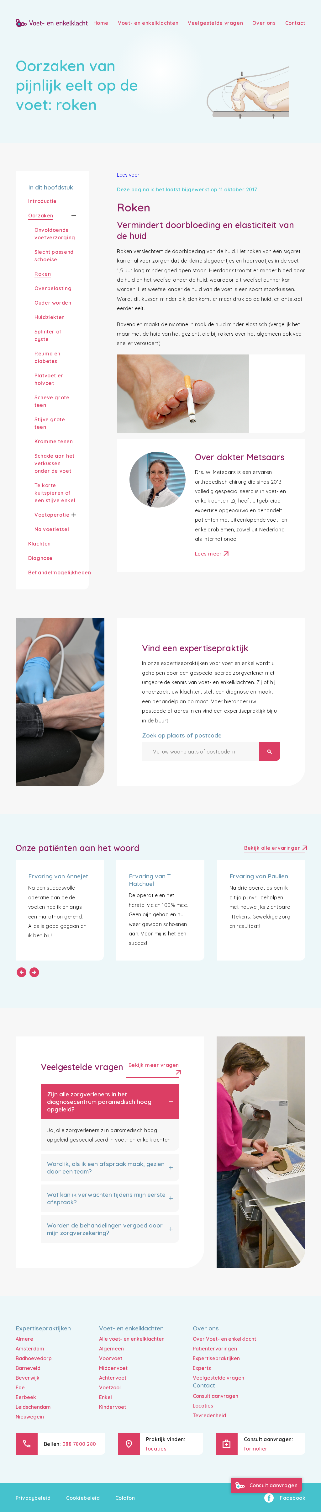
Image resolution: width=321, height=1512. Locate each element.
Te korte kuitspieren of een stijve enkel (54, 492)
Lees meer (211, 554)
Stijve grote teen (49, 423)
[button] (68, 216)
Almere (24, 1339)
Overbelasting (52, 288)
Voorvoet (110, 1358)
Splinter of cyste (48, 335)
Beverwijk (27, 1378)
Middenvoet (113, 1368)
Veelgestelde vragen (218, 1378)
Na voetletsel (51, 529)
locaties (156, 1448)
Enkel (105, 1397)
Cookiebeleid (83, 1498)
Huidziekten (49, 317)
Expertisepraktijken (216, 1358)
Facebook (292, 1498)
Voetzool (110, 1387)
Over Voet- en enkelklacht (224, 1339)
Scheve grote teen (52, 401)
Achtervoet (112, 1378)
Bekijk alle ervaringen (274, 848)
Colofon (125, 1498)
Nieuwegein (30, 1417)
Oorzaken (40, 215)
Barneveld (28, 1368)
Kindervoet (112, 1407)
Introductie (42, 201)
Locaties (203, 1406)
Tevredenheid (209, 1415)
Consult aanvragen (215, 1396)
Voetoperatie (52, 515)
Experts (202, 1368)
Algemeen (111, 1348)
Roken (42, 274)
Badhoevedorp (34, 1358)
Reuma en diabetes (47, 357)
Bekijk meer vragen (154, 1070)
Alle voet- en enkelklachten (132, 1339)
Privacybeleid (33, 1498)
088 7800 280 (79, 1444)
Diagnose (40, 558)
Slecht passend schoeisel (54, 256)
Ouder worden (52, 303)
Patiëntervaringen (215, 1348)
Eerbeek (26, 1397)
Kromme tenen (53, 441)
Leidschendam (33, 1407)
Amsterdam (30, 1348)
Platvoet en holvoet (49, 379)
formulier (256, 1448)
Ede (20, 1387)
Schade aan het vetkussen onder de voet (54, 463)
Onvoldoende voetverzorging (54, 234)
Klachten (39, 543)
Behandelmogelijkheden (59, 572)
